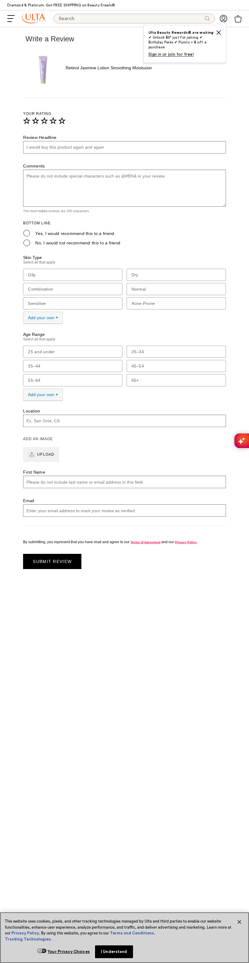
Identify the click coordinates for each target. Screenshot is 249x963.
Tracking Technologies (28, 939)
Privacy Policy (25, 933)
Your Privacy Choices (69, 952)
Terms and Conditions (132, 933)
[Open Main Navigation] (11, 18)
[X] (218, 32)
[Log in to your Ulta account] (223, 18)
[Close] (239, 922)
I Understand (114, 952)
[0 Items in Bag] (238, 18)
